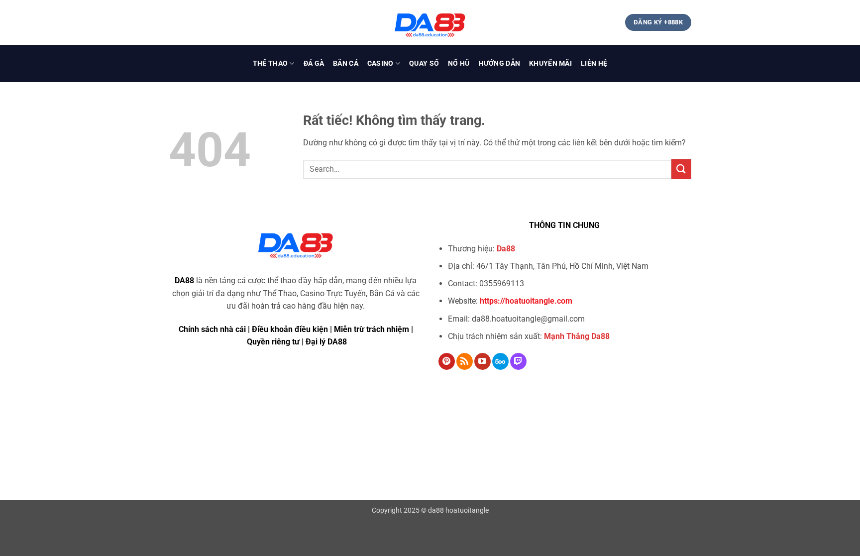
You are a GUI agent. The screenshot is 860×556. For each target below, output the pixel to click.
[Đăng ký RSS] (464, 361)
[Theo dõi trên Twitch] (518, 361)
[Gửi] (681, 169)
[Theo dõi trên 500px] (500, 361)
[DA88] (430, 22)
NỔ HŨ (458, 63)
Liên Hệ (594, 63)
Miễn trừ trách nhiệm (371, 329)
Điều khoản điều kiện (290, 329)
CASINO (380, 63)
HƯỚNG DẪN (500, 63)
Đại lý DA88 (326, 341)
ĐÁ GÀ (314, 63)
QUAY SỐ (424, 63)
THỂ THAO (270, 63)
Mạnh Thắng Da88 (577, 336)
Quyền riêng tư (273, 341)
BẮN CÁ (345, 63)
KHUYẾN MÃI (550, 63)
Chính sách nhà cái (212, 329)
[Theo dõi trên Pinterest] (446, 361)
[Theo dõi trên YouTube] (482, 361)
